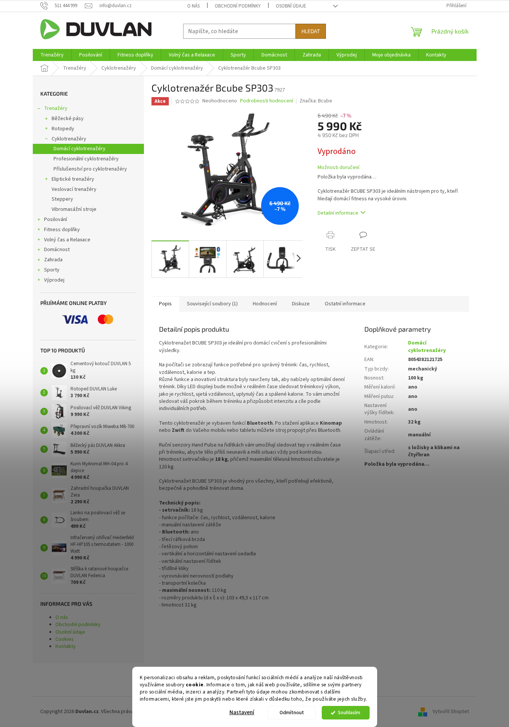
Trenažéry (55, 108)
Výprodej (54, 280)
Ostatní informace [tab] (345, 304)
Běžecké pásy (68, 118)
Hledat (310, 31)
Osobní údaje (291, 6)
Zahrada (53, 260)
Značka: (316, 101)
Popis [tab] (165, 304)
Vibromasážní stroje (74, 209)
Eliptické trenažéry (73, 179)
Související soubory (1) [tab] (212, 304)
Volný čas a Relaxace (67, 240)
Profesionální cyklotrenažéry (86, 159)
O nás (193, 6)
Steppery (62, 199)
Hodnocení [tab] (265, 304)
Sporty (52, 270)
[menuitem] (52, 55)
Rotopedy (63, 129)
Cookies (64, 639)
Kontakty (65, 646)
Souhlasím (349, 712)
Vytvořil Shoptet (451, 711)
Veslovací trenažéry (74, 189)
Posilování (55, 219)
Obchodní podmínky (238, 6)
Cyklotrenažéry (69, 139)
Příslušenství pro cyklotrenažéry (90, 169)
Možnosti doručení (338, 167)
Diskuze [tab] (301, 304)
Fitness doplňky (62, 229)
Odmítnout (292, 712)
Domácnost (57, 249)
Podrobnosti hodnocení (266, 101)
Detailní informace (338, 213)
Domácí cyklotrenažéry (79, 148)
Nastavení (241, 712)
